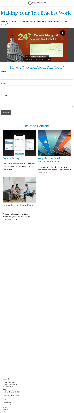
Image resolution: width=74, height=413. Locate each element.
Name (3, 72)
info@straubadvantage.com (12, 395)
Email (3, 83)
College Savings (11, 158)
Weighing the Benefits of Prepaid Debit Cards (51, 160)
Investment (7, 405)
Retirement (7, 403)
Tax (4, 411)
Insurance (6, 409)
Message (5, 95)
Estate (5, 407)
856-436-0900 (12, 382)
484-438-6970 (12, 384)
